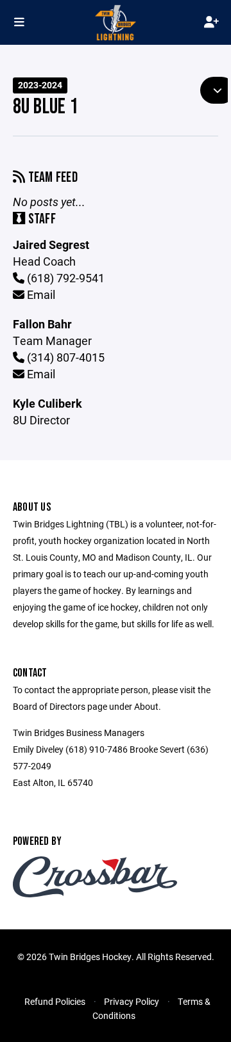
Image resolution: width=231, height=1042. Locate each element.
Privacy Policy (131, 1001)
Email (39, 294)
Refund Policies (54, 1001)
